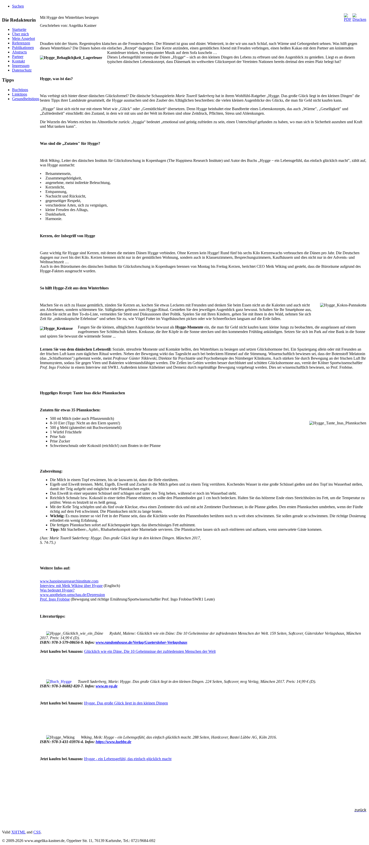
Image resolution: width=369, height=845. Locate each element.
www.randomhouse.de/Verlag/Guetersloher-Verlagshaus (141, 642)
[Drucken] (359, 19)
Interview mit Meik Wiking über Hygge (71, 585)
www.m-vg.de (106, 686)
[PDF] (347, 19)
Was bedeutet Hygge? (57, 590)
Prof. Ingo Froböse (55, 599)
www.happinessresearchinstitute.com (69, 581)
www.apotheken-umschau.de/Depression (72, 595)
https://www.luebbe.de (113, 742)
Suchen (18, 6)
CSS (37, 832)
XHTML (18, 832)
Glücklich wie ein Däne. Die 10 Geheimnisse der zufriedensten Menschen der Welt (150, 651)
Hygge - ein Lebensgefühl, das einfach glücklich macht (127, 759)
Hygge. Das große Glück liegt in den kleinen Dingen (126, 703)
